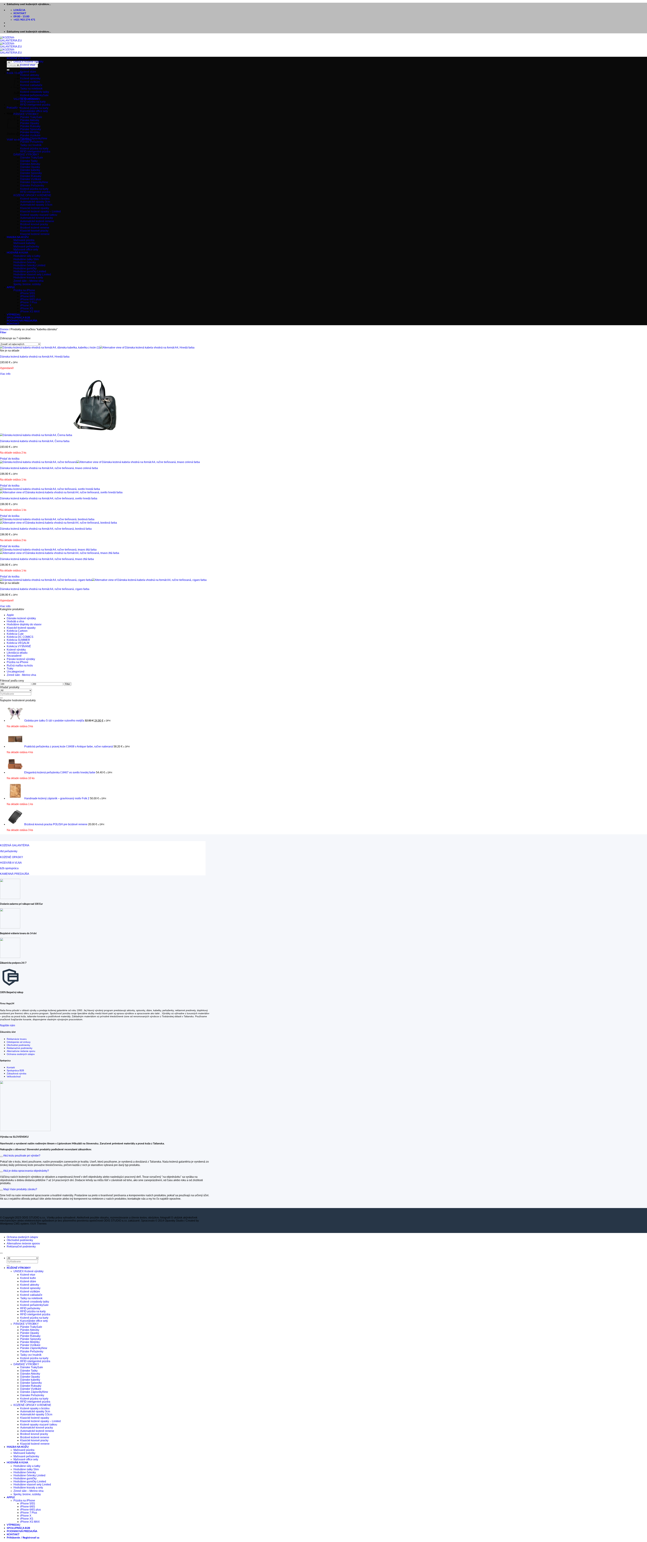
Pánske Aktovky (29, 120)
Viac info (5, 373)
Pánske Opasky (29, 123)
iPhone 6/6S (27, 296)
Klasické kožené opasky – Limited (40, 211)
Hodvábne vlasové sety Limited (32, 274)
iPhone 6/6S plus (30, 299)
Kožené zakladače (31, 85)
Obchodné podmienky (18, 1045)
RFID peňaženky (30, 98)
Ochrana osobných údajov (21, 1054)
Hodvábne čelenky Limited (29, 265)
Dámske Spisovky (31, 173)
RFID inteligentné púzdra (35, 104)
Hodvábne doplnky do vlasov (24, 624)
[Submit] (8, 69)
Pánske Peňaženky (31, 141)
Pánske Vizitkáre (30, 135)
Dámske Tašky (29, 160)
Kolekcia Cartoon (17, 630)
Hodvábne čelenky (24, 262)
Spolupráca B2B (15, 1070)
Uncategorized (15, 671)
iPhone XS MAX (30, 311)
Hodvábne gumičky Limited (29, 271)
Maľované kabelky (24, 243)
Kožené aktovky (29, 75)
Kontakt (11, 1067)
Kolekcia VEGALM (18, 642)
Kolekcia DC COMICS (20, 636)
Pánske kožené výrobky (21, 659)
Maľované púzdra (23, 240)
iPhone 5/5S (27, 293)
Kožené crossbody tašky (34, 91)
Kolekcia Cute (15, 633)
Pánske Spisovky (30, 129)
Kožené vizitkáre (30, 81)
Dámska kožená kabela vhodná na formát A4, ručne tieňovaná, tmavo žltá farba (47, 559)
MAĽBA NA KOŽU (18, 237)
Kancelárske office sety (34, 111)
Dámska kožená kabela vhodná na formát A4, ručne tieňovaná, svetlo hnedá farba (48, 498)
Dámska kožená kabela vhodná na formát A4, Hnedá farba (34, 356)
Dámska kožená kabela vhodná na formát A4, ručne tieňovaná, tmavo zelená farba (49, 468)
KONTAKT (13, 323)
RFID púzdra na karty (33, 101)
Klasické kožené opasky (34, 208)
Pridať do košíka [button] (9, 458)
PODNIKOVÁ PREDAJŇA (22, 320)
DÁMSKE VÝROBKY (26, 154)
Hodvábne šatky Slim (26, 259)
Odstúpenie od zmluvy (18, 1042)
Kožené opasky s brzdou (35, 198)
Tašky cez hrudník (30, 145)
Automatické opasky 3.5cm (36, 204)
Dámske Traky (28, 157)
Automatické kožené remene (37, 221)
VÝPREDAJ (13, 314)
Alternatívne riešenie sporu (21, 1051)
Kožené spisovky (30, 78)
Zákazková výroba (16, 1073)
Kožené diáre (28, 71)
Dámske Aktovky (30, 164)
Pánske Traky (28, 117)
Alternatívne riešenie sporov (23, 1243)
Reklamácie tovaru (17, 1039)
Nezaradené (14, 655)
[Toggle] (1, 1156)
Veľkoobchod (14, 1076)
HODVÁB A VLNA (17, 252)
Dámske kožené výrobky (21, 618)
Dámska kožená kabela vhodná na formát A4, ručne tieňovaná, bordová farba (46, 528)
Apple (10, 615)
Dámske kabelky (30, 170)
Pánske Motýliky (30, 132)
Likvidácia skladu (17, 652)
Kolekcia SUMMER (18, 639)
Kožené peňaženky (31, 95)
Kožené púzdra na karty (34, 108)
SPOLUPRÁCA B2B (18, 317)
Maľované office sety (25, 249)
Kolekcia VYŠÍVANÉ (19, 646)
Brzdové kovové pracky (34, 224)
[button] (15, 73)
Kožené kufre (28, 68)
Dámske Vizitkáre (30, 179)
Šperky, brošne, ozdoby (27, 284)
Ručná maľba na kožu (20, 665)
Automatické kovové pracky (36, 217)
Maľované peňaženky (26, 246)
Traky (10, 668)
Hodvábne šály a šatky (26, 255)
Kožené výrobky (16, 649)
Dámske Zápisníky (31, 182)
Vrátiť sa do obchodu (19, 139)
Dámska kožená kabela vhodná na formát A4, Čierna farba (34, 441)
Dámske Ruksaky (30, 176)
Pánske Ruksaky (30, 126)
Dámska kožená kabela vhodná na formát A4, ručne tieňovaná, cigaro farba (44, 589)
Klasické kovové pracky (34, 230)
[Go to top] (1, 1253)
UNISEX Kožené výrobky (28, 61)
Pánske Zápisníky (31, 138)
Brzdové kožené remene (34, 227)
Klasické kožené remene (35, 234)
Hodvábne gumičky (25, 268)
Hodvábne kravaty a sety (28, 277)
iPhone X (25, 305)
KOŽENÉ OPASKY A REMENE (32, 195)
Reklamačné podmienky (19, 1048)
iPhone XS (26, 308)
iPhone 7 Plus (28, 302)
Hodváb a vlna (15, 621)
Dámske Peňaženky (32, 185)
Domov (4, 329)
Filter (67, 684)
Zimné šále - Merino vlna (21, 674)
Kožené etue (27, 64)
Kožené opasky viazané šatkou (38, 214)
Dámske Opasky (30, 167)
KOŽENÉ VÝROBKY (19, 58)
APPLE (11, 287)
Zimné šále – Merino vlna (28, 280)
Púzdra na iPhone (24, 290)
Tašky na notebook (31, 88)
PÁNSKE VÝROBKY (26, 114)
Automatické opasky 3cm (35, 201)
